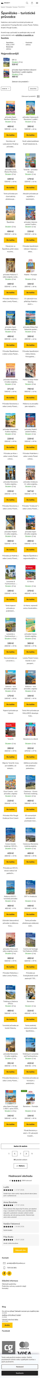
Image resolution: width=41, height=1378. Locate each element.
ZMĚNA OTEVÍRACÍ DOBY (11, 1315)
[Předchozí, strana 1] (14, 1153)
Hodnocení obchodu (20, 1176)
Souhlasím (20, 1373)
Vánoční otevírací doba (10, 1320)
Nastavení (19, 1367)
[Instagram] (9, 1273)
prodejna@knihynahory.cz (16, 1263)
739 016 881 (12, 1268)
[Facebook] (4, 1273)
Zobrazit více (20, 1250)
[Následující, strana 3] (26, 1153)
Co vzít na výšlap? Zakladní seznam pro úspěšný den (20, 1311)
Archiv (7, 1325)
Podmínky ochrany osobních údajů (14, 1286)
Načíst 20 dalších (20, 1146)
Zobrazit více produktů (20, 82)
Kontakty (5, 1288)
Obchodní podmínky (9, 1284)
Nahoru (22, 1166)
